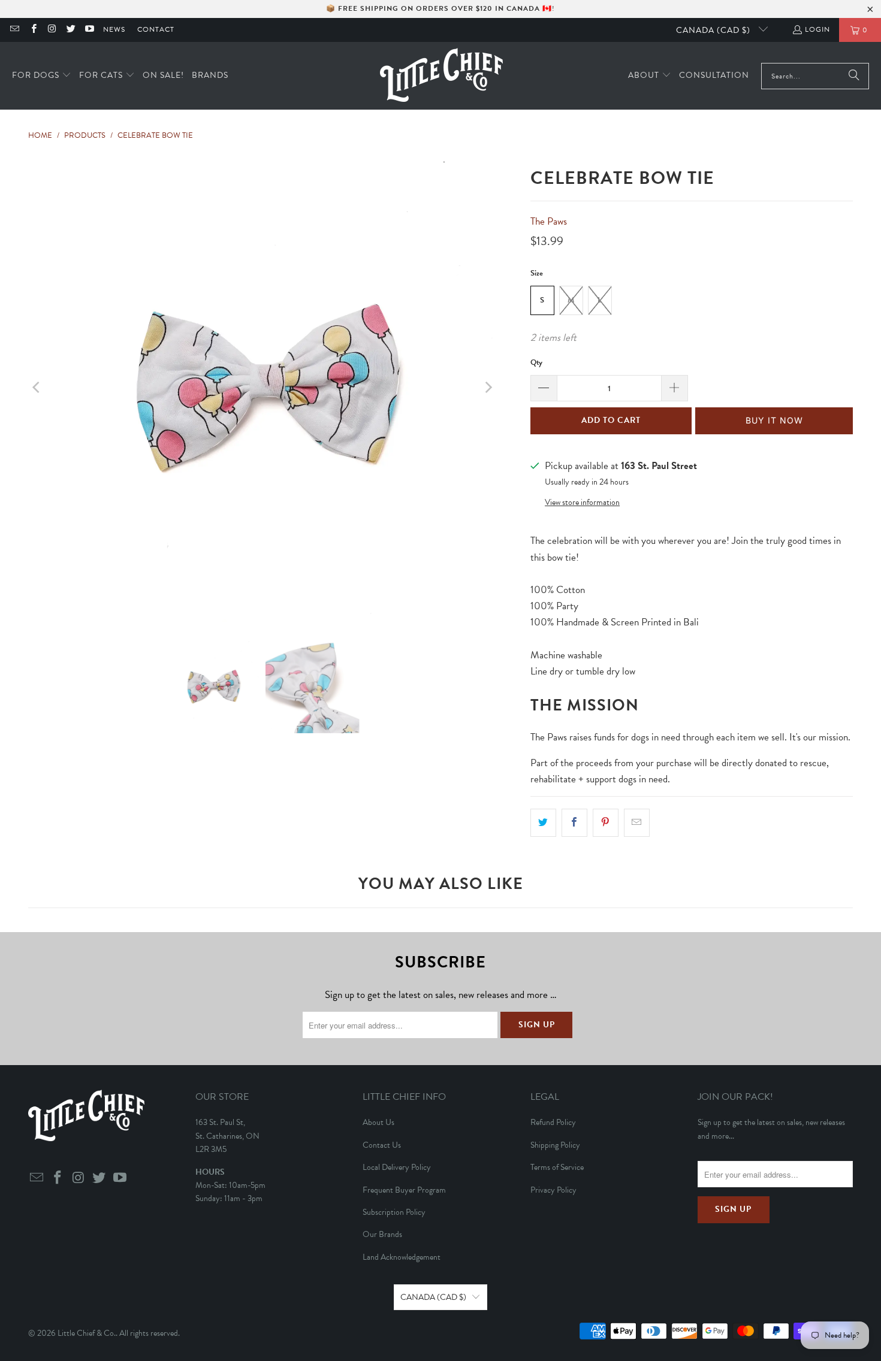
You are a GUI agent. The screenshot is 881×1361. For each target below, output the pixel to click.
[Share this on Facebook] (574, 823)
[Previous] (37, 387)
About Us (378, 1122)
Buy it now (774, 420)
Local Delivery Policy (397, 1167)
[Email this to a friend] (637, 823)
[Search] (854, 76)
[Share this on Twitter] (543, 823)
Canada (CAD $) (714, 30)
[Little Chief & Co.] (441, 76)
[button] (41, 76)
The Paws (548, 221)
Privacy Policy (553, 1190)
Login (817, 29)
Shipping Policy (555, 1145)
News (114, 29)
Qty (536, 362)
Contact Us (382, 1145)
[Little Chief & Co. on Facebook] (33, 30)
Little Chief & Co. (87, 1333)
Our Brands (382, 1234)
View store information (582, 502)
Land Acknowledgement (402, 1257)
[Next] (487, 387)
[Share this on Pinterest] (605, 823)
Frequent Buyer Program (404, 1190)
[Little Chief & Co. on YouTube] (89, 30)
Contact (155, 29)
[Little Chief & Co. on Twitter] (70, 30)
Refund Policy (553, 1122)
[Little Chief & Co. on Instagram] (52, 30)
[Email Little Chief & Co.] (14, 30)
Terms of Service (557, 1167)
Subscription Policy (394, 1212)
